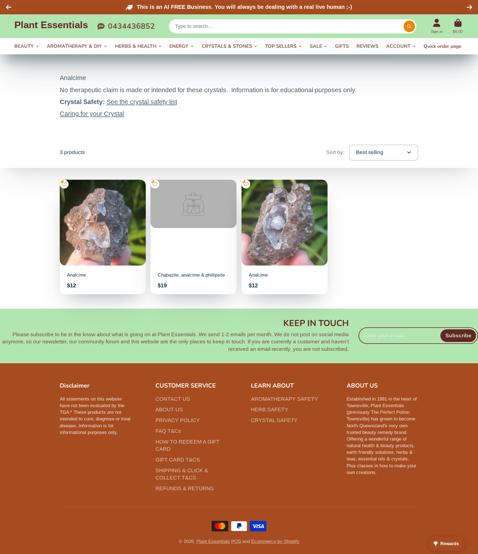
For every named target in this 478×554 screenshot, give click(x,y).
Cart (458, 26)
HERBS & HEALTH (135, 46)
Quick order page (442, 46)
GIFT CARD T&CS (177, 460)
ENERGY (178, 46)
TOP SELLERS (281, 46)
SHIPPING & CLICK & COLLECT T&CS (181, 474)
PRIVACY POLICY (177, 420)
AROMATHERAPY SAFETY (284, 399)
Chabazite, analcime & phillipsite (193, 237)
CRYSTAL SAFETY (274, 420)
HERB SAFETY (269, 409)
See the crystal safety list (141, 101)
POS (236, 541)
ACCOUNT (398, 46)
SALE (316, 46)
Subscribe (458, 335)
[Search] (409, 26)
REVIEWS (367, 46)
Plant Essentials (213, 541)
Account (437, 26)
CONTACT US (172, 399)
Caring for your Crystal (92, 113)
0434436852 (131, 26)
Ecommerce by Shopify (275, 541)
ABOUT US (169, 409)
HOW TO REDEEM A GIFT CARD (187, 445)
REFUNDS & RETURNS (184, 488)
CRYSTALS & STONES (227, 46)
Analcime (103, 237)
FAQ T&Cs (168, 431)
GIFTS (342, 46)
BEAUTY (24, 46)
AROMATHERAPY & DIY (74, 46)
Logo (51, 26)
